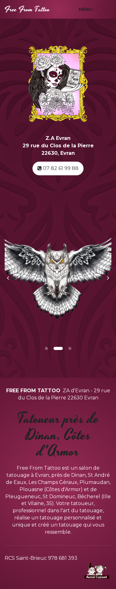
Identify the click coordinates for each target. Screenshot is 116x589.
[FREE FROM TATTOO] (27, 9)
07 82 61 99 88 (60, 168)
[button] (10, 275)
